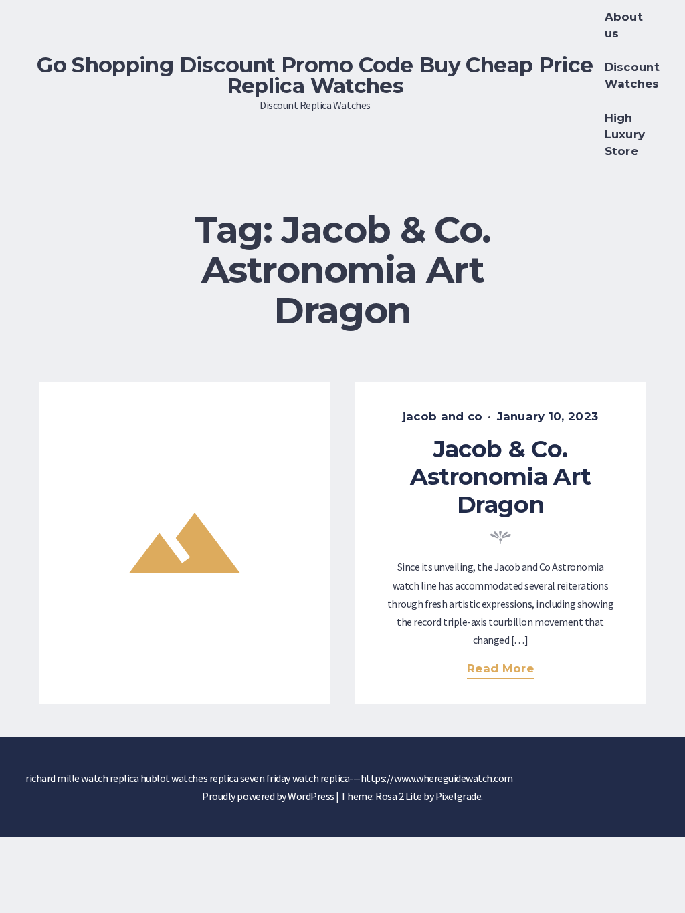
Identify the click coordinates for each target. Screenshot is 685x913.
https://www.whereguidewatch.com (437, 778)
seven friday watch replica (295, 778)
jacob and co (442, 416)
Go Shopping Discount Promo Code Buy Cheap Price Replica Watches (315, 75)
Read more (506, 670)
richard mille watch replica (81, 778)
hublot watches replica (189, 778)
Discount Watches (632, 75)
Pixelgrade (458, 796)
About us (624, 25)
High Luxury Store (625, 134)
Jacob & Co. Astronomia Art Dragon (500, 476)
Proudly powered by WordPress (268, 796)
